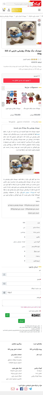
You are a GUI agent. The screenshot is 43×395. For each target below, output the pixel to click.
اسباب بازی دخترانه (34, 16)
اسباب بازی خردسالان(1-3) (32, 205)
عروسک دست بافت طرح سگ (31, 109)
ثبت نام (39, 355)
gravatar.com (18, 330)
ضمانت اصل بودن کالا (15, 349)
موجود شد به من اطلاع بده (20, 80)
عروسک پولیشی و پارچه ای (15, 205)
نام (40, 270)
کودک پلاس (38, 368)
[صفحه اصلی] (42, 16)
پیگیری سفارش (17, 344)
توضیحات (34, 122)
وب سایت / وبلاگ (36, 288)
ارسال (21, 321)
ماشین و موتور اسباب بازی (14, 379)
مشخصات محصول (23, 122)
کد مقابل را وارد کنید (34, 311)
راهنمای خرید (37, 344)
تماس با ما (39, 373)
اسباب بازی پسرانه (16, 373)
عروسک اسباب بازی (21, 16)
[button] (40, 104)
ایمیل (38, 279)
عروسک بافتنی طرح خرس (13, 109)
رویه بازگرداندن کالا (36, 349)
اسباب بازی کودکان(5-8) (17, 209)
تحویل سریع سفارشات (15, 363)
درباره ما (39, 371)
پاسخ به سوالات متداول (15, 360)
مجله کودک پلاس (36, 376)
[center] (4, 4)
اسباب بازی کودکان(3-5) (32, 209)
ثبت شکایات (18, 357)
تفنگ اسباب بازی (17, 376)
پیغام (38, 297)
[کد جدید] (7, 315)
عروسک (38, 134)
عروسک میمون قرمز (28, 192)
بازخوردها (12, 122)
